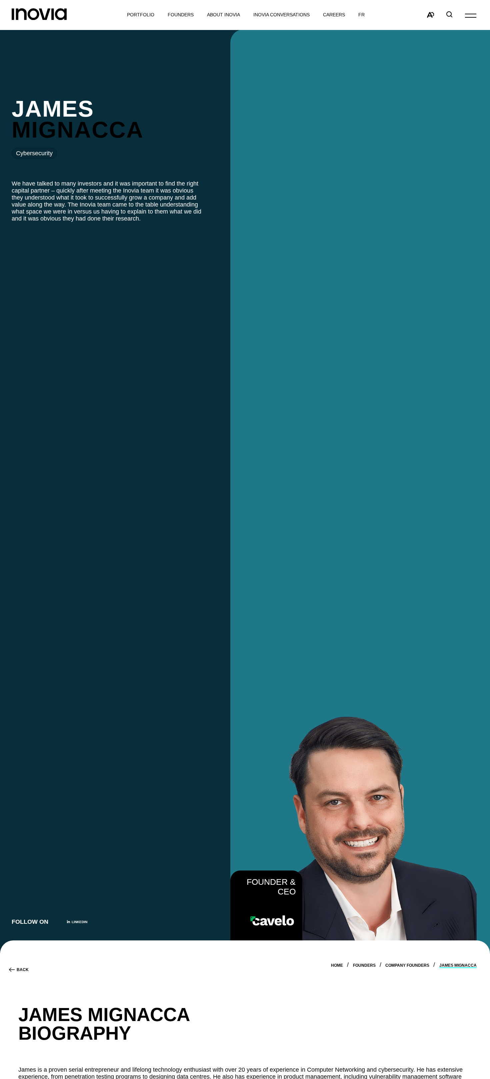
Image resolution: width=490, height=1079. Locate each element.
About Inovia (223, 14)
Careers (334, 14)
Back (23, 969)
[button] (470, 15)
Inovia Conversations (281, 14)
